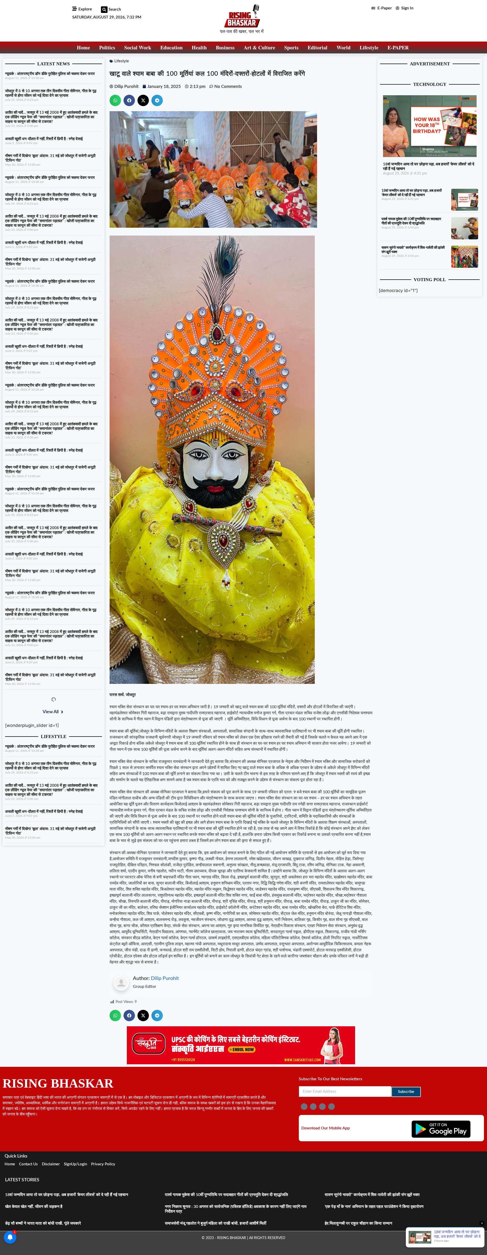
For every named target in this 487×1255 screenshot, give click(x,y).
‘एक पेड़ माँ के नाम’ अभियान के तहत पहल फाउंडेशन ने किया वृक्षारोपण (374, 1207)
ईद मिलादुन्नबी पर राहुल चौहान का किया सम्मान (358, 1223)
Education (171, 47)
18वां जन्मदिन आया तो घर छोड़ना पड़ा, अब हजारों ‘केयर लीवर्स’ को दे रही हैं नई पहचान (66, 1195)
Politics (107, 47)
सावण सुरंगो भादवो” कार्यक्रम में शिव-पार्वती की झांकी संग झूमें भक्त (372, 1195)
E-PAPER (398, 47)
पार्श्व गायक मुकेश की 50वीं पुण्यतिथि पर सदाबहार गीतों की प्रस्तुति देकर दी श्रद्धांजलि (226, 1195)
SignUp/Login (75, 1164)
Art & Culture (259, 47)
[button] (104, 9)
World (344, 47)
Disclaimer (51, 1164)
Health (199, 47)
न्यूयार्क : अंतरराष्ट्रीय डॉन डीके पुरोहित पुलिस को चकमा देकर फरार (50, 74)
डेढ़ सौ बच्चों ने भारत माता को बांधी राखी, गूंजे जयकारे (43, 1223)
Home (83, 47)
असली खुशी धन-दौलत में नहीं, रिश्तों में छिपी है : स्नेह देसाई (44, 139)
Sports (291, 47)
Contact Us (28, 1164)
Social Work (137, 47)
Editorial (317, 47)
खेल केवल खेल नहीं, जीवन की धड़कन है (33, 1207)
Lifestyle (369, 47)
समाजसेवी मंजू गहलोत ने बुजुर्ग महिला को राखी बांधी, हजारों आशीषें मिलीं (215, 1223)
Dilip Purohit (165, 978)
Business (225, 47)
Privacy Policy (103, 1164)
